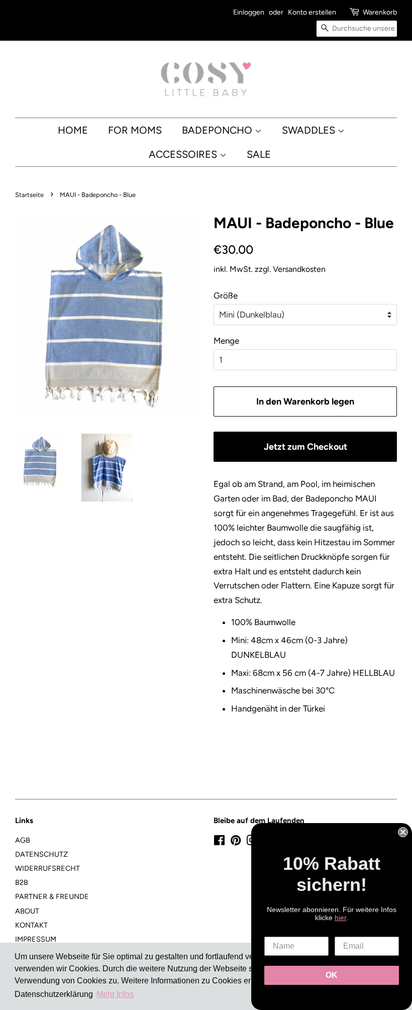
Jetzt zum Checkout (305, 446)
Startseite (29, 194)
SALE (259, 154)
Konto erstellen (312, 12)
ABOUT (27, 911)
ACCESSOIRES (184, 154)
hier (340, 918)
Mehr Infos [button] (115, 994)
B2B (21, 882)
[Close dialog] (403, 832)
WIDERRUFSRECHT (47, 868)
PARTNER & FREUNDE (52, 896)
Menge (226, 341)
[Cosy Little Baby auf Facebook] (219, 842)
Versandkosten (299, 269)
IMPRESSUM (35, 939)
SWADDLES (310, 130)
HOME (73, 130)
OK (332, 975)
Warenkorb (380, 12)
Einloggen (248, 12)
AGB (22, 840)
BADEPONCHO (218, 130)
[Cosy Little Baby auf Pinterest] (235, 842)
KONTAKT (31, 925)
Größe (226, 295)
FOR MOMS (135, 130)
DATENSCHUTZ (41, 854)
